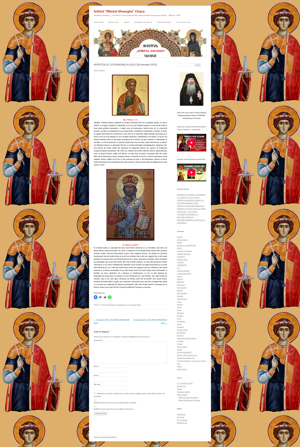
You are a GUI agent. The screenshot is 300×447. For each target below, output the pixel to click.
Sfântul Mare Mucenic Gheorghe (189, 400)
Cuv (178, 268)
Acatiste (180, 237)
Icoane (179, 302)
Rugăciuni (180, 335)
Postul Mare (181, 321)
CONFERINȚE (182, 265)
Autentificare (181, 414)
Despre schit (113, 22)
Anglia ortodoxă (182, 240)
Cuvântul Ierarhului (183, 271)
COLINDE (180, 262)
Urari (178, 364)
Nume (96, 366)
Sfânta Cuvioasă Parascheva (188, 397)
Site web (97, 384)
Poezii (179, 319)
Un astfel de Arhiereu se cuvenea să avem (191, 361)
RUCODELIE (181, 333)
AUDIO (179, 248)
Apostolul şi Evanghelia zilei (117, 305)
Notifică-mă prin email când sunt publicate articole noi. (114, 409)
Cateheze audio (182, 259)
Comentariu (98, 340)
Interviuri (180, 305)
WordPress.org (182, 423)
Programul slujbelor (143, 22)
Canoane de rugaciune (184, 251)
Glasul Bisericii (182, 299)
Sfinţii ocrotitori (164, 22)
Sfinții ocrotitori (182, 347)
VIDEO (179, 366)
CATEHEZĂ (181, 257)
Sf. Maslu (180, 341)
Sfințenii (180, 344)
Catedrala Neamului (183, 254)
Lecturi (179, 307)
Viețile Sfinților (182, 369)
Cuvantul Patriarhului (184, 274)
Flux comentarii (182, 420)
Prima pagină (99, 22)
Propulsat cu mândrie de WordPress (105, 437)
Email (96, 375)
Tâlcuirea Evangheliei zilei (186, 358)
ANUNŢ (179, 243)
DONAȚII (180, 279)
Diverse (179, 276)
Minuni (179, 310)
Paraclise (180, 316)
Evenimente (181, 285)
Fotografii (180, 296)
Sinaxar (179, 350)
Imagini (126, 22)
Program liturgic (182, 330)
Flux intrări (180, 417)
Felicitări (180, 290)
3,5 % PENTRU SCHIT (183, 22)
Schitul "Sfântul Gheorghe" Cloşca (119, 11)
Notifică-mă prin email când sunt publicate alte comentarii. (115, 403)
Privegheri (180, 327)
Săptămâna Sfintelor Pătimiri (186, 338)
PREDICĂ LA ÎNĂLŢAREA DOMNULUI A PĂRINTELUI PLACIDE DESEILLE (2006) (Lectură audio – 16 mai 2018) (191, 209)
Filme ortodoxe (182, 293)
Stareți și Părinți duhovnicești (187, 355)
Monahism (180, 313)
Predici (179, 324)
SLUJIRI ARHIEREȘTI (184, 352)
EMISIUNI (180, 282)
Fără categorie (182, 288)
